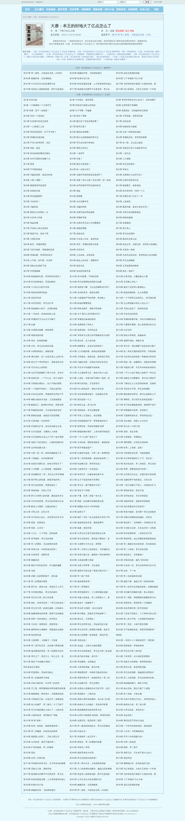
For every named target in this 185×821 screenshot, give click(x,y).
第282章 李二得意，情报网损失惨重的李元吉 (136, 597)
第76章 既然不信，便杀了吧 (35, 234)
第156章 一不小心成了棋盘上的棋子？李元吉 (136, 373)
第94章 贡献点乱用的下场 (34, 266)
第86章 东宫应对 (77, 250)
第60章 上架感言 (123, 201)
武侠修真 (51, 9)
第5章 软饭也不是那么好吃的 (83, 105)
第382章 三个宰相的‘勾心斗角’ (129, 78)
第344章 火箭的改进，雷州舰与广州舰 (40, 715)
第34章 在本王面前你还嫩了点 (36, 159)
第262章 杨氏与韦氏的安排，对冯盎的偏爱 (42, 565)
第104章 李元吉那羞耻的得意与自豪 (86, 282)
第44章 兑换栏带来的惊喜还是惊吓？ (86, 175)
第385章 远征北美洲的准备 (128, 73)
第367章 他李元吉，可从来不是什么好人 (134, 753)
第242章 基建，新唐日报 (80, 528)
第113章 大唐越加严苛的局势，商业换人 (88, 298)
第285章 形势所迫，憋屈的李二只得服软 (134, 603)
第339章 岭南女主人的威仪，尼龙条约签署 (89, 704)
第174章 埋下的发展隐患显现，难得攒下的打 (136, 405)
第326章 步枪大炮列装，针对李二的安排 (41, 683)
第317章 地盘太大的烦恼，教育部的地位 (134, 662)
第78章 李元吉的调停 (125, 234)
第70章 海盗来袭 (30, 223)
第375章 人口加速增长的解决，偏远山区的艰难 (91, 769)
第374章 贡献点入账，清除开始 (37, 769)
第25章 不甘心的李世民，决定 (36, 143)
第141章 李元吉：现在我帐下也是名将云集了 (136, 346)
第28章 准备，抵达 (31, 148)
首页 (27, 9)
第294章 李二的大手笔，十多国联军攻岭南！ (136, 619)
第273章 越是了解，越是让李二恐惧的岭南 (135, 581)
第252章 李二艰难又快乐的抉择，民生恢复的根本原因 (140, 544)
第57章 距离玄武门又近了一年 (129, 196)
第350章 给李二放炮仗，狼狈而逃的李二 (41, 726)
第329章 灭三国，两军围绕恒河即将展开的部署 (44, 688)
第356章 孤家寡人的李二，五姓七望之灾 (41, 737)
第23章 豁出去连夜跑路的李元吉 (84, 137)
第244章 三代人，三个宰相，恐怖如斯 (40, 533)
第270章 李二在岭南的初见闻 (129, 576)
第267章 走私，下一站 (126, 571)
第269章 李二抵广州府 (79, 576)
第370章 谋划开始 (124, 758)
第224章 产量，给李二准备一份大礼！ (87, 496)
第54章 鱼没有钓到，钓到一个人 (130, 191)
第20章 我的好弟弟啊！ (80, 132)
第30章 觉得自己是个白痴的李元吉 (131, 148)
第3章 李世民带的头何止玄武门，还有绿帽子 (136, 100)
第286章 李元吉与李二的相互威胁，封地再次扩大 (45, 608)
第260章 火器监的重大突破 (82, 560)
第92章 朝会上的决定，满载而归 (84, 260)
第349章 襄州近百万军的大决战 (130, 720)
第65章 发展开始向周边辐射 (82, 212)
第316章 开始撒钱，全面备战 (83, 662)
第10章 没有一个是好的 (33, 116)
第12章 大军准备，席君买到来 (129, 116)
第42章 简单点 (122, 169)
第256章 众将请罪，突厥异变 (36, 555)
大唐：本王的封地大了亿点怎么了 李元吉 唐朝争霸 (98, 51)
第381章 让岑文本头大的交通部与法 (39, 84)
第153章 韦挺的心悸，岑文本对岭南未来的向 (136, 367)
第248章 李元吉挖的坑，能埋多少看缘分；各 (90, 539)
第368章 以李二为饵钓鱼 (34, 758)
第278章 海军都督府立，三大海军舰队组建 (89, 592)
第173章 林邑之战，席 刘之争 (83, 405)
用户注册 (158, 2)
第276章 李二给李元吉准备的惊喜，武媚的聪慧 (137, 587)
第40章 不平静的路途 (32, 169)
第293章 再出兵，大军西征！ (83, 619)
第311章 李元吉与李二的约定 (129, 651)
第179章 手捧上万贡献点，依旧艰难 (86, 415)
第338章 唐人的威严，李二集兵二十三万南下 (43, 704)
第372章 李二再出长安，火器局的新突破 (88, 763)
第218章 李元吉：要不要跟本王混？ (86, 485)
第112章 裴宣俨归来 (32, 298)
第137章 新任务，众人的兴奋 (83, 341)
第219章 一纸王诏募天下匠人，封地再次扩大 (136, 485)
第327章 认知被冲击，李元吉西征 (85, 683)
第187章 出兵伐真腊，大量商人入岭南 (40, 432)
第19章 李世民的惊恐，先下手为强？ (39, 132)
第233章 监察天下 (77, 512)
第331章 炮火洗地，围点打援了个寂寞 (133, 688)
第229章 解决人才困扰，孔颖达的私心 (40, 506)
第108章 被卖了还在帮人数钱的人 (131, 287)
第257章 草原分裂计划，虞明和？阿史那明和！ (91, 555)
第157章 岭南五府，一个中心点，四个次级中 (43, 378)
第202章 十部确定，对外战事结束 (38, 458)
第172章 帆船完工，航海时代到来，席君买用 (43, 405)
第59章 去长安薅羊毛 (79, 201)
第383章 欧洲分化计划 (79, 78)
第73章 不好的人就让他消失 (35, 228)
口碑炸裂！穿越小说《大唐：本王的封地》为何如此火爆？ (70, 57)
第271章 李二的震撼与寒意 (35, 581)
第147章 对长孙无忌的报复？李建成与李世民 (136, 357)
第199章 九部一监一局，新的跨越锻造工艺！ (43, 453)
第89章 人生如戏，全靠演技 (82, 255)
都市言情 (62, 9)
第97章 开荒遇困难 (31, 271)
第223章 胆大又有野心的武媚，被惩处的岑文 (43, 496)
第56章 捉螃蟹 (76, 196)
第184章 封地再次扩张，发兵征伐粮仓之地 (42, 426)
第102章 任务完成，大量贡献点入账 (132, 276)
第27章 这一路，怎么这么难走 (129, 143)
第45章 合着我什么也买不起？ (129, 175)
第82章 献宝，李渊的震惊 (34, 244)
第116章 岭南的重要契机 (80, 303)
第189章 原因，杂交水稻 (127, 432)
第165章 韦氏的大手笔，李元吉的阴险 (133, 389)
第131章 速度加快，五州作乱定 (84, 330)
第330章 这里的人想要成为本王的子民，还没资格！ (93, 688)
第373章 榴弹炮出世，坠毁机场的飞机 (133, 763)
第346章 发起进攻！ (125, 715)
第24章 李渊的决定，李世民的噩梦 (131, 137)
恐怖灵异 (121, 9)
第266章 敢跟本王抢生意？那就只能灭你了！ (90, 571)
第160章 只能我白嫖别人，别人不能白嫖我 (42, 383)
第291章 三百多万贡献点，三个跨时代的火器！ (137, 613)
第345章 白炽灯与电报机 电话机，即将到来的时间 (92, 715)
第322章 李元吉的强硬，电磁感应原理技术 (135, 672)
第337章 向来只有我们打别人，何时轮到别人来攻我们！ (141, 699)
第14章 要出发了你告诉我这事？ (84, 121)
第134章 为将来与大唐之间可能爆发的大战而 (90, 335)
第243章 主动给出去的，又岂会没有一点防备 (136, 528)
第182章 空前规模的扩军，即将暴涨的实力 (89, 421)
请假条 (119, 635)
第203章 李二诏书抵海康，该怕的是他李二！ (90, 458)
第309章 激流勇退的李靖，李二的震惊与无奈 (43, 651)
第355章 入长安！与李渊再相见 (130, 731)
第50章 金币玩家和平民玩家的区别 (85, 185)
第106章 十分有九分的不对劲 (36, 287)
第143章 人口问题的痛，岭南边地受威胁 (88, 351)
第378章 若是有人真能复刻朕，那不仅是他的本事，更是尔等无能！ (53, 89)
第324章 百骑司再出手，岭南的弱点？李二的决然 (92, 678)
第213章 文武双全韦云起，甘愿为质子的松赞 (136, 474)
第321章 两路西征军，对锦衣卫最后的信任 (89, 672)
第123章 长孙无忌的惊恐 (127, 314)
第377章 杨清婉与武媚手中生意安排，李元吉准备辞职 (94, 89)
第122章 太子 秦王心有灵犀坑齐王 (85, 314)
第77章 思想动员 (77, 234)
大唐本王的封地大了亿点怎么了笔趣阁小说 (105, 800)
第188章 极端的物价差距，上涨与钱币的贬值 (90, 432)
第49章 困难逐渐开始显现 (34, 185)
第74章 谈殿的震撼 (78, 228)
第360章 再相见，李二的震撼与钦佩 (86, 742)
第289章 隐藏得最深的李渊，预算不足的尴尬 (43, 613)
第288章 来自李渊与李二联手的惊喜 (132, 608)
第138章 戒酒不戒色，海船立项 (130, 341)
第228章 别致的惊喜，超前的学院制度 (133, 501)
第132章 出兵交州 (124, 330)
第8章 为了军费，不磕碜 (80, 110)
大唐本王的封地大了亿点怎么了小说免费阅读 (140, 800)
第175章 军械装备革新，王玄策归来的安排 (42, 410)
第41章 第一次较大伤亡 (80, 169)
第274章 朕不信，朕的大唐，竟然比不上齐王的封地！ (47, 587)
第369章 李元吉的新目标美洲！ (84, 758)
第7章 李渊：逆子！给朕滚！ (36, 110)
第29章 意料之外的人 (79, 148)
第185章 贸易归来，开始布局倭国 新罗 (87, 426)
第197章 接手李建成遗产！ (82, 448)
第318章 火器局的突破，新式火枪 (85, 667)
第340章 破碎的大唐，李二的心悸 (131, 704)
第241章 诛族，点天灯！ (34, 528)
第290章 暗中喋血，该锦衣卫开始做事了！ (89, 613)
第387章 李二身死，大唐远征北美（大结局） (43, 73)
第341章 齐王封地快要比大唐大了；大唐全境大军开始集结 (49, 710)
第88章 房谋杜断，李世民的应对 (37, 255)
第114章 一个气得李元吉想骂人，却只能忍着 (136, 298)
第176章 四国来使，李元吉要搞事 (85, 410)
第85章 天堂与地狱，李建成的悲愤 (38, 250)
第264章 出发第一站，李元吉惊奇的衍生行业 (136, 565)
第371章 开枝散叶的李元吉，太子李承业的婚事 (44, 763)
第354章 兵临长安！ (78, 731)
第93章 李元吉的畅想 (125, 260)
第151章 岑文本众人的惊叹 (35, 367)
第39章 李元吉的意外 (125, 164)
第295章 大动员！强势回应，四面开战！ (41, 624)
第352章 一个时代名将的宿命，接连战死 (134, 726)
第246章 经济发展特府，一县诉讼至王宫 (134, 533)
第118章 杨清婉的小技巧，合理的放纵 (40, 308)
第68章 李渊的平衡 (78, 217)
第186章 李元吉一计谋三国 (128, 426)
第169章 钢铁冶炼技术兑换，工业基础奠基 (42, 399)
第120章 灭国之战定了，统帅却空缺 (132, 308)
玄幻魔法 (39, 9)
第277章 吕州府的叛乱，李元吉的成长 (40, 592)
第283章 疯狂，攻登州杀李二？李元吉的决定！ (44, 603)
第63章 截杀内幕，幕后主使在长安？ (132, 207)
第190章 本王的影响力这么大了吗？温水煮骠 (43, 437)
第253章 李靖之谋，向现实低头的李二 (40, 549)
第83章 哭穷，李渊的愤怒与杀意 (84, 244)
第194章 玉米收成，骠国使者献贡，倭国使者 (90, 442)
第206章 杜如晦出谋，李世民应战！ (86, 464)
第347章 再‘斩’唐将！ (33, 720)
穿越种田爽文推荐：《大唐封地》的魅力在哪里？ (106, 59)
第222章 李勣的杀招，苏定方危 (130, 490)
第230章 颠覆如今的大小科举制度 (85, 506)
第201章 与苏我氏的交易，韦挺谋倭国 (133, 453)
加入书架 (129, 31)
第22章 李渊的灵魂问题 (33, 137)
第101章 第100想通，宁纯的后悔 (84, 276)
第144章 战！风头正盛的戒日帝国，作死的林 (136, 351)
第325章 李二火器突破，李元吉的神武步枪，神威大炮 (140, 678)
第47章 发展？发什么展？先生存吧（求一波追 (90, 180)
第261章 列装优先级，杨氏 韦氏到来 (132, 560)
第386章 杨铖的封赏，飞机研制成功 (86, 73)
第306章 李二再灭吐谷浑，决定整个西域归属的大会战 (47, 646)
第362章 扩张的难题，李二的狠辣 (38, 747)
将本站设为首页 (28, 2)
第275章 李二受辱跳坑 (79, 587)
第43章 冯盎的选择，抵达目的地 (37, 175)
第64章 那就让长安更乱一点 (35, 212)
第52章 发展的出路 (31, 191)
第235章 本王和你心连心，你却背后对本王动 (43, 517)
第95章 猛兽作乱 (77, 266)
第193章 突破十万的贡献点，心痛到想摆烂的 (43, 442)
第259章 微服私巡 (31, 560)
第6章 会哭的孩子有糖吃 (127, 105)
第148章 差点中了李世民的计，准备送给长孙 (43, 362)
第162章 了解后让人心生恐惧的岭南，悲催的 (136, 383)
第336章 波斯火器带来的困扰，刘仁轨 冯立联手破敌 (93, 699)
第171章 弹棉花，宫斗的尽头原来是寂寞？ (135, 399)
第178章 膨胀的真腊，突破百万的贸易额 (41, 415)
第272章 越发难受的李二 (80, 581)
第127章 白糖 (29, 325)
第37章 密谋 (28, 164)
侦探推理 (86, 9)
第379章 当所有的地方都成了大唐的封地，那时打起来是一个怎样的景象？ (149, 84)
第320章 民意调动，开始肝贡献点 (38, 672)
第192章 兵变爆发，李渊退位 (129, 437)
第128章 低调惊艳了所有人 (82, 325)
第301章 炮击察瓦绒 (32, 635)
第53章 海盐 (75, 191)
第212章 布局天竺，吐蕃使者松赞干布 (87, 474)
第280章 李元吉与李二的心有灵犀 (38, 597)
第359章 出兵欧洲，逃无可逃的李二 (39, 742)
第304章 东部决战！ (78, 640)
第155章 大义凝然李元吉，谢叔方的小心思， (90, 373)
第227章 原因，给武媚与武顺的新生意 (87, 501)
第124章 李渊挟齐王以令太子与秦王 (39, 319)
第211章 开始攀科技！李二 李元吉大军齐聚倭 (43, 474)
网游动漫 (97, 9)
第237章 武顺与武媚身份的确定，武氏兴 (134, 517)
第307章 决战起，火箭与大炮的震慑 (86, 646)
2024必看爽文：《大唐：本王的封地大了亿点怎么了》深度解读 (58, 54)
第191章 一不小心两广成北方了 (84, 437)
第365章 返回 (29, 753)
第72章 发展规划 (123, 223)
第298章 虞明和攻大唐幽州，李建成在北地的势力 (45, 630)
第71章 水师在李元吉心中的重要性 (85, 223)
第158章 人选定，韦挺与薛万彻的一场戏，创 (90, 378)
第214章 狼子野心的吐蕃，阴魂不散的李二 (42, 480)
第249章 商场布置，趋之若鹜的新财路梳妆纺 (136, 539)
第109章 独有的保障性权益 (35, 292)
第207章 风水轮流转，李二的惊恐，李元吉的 (136, 464)
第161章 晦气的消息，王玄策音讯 (85, 383)
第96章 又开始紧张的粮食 (127, 266)
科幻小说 (109, 9)
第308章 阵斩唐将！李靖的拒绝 (130, 646)
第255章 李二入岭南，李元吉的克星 (132, 549)
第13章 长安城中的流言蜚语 (35, 121)
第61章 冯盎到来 (30, 207)
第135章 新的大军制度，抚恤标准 (131, 335)
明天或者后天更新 (31, 667)
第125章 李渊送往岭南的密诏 (83, 319)
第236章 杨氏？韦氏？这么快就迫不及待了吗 (90, 517)
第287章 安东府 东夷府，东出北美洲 (86, 608)
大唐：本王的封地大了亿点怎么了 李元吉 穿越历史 (54, 51)
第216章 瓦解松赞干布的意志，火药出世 (134, 480)
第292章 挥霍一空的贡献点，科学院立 (40, 619)
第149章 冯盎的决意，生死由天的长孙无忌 (89, 362)
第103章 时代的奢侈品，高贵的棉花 (39, 282)
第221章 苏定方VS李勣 (80, 490)
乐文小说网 (27, 17)
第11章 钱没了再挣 (78, 116)
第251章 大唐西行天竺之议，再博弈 (86, 544)
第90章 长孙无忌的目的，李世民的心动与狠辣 (136, 255)
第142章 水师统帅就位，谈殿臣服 (38, 351)
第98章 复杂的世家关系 (80, 271)
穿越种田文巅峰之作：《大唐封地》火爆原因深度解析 (108, 54)
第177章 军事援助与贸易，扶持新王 (132, 410)
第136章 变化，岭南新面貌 (35, 341)
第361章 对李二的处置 (126, 742)
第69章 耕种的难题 (124, 217)
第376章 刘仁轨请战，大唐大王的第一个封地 (136, 89)
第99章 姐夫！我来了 (125, 271)
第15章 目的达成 (123, 121)
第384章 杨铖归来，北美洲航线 (37, 78)
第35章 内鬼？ (76, 159)
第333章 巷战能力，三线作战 (83, 694)
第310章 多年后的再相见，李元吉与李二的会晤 (91, 651)
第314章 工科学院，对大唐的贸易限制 (133, 656)
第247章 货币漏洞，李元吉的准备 (38, 539)
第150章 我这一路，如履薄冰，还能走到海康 (136, 362)
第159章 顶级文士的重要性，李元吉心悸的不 (136, 378)
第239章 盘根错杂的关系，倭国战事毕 (87, 522)
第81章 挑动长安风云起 (126, 239)
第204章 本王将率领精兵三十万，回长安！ (135, 458)
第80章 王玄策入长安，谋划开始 (84, 239)
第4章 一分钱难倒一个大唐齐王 (37, 105)
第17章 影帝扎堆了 (78, 127)
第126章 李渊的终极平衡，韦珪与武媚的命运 (136, 319)
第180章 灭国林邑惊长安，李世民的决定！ (135, 415)
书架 (156, 9)
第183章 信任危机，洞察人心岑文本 (132, 421)
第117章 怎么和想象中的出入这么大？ (133, 303)
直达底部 (119, 31)
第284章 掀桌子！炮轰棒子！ (83, 603)
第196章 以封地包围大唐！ (35, 448)
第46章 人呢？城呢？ (32, 180)
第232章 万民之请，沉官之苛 (36, 512)
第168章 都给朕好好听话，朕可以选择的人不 (136, 394)
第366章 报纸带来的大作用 (82, 753)
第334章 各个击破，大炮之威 (129, 694)
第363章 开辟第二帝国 (79, 747)
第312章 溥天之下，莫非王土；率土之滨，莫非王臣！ (47, 656)
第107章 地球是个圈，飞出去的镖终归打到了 (90, 287)
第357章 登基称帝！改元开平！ (84, 737)
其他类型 (132, 9)
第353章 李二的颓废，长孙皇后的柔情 (40, 731)
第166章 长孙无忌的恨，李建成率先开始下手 (43, 394)
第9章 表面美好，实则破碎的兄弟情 (132, 110)
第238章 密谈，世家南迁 (34, 522)
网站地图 (105, 805)
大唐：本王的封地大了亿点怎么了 (46, 17)
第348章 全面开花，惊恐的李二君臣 (86, 720)
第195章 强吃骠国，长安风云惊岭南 (132, 442)
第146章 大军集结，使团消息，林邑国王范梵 (90, 357)
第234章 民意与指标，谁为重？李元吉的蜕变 (136, 512)
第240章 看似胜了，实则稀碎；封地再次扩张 (136, 522)
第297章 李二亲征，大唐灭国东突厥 (132, 624)
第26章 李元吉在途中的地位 (82, 143)
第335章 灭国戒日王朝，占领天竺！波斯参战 (43, 699)
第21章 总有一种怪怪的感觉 (128, 132)
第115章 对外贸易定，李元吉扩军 (38, 303)
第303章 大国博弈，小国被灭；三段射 (40, 640)
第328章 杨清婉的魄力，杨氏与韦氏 (132, 683)
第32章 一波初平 (77, 153)
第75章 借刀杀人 (123, 228)
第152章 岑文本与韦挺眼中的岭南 (85, 367)
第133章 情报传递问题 (33, 335)
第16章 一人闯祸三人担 (33, 127)
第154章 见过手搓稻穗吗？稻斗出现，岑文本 (43, 373)
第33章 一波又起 (123, 153)
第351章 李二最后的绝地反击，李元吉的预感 (90, 726)
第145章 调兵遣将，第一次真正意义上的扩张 (43, 357)
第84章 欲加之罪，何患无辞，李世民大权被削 (136, 244)
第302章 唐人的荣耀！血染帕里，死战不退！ (90, 635)
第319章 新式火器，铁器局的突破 (131, 667)
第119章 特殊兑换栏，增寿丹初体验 (86, 308)
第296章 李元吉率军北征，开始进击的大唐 (89, 624)
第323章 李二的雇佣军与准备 (36, 678)
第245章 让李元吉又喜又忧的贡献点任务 (88, 533)
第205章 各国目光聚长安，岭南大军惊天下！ (43, 464)
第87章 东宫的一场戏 (125, 250)
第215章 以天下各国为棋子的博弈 (85, 480)
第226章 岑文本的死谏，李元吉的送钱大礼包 (43, 501)
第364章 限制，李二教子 (127, 747)
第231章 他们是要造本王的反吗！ (131, 506)
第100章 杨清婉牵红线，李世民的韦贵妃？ (42, 276)
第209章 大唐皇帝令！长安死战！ (85, 469)
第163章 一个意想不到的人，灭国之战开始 (42, 389)
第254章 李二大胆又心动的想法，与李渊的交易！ (92, 549)
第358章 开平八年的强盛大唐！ (130, 737)
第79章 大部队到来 (31, 239)
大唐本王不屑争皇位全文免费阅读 (76, 800)
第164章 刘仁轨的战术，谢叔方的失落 (87, 389)
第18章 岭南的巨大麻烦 (126, 127)
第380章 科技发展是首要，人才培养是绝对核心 (91, 84)
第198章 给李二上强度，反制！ (130, 448)
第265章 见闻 (29, 571)
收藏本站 (39, 2)
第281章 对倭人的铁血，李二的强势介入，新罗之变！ (94, 597)
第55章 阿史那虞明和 (32, 196)
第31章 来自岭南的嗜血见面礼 (36, 153)
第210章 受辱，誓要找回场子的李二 (132, 469)
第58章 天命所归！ (31, 201)
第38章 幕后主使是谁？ (80, 164)
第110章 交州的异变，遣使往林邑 (85, 292)
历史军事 (74, 9)
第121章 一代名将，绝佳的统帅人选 (39, 314)
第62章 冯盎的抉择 (78, 207)
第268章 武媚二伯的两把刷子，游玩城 (40, 576)
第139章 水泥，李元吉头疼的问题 (38, 346)
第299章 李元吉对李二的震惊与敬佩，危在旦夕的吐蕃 (94, 630)
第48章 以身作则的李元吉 (127, 180)
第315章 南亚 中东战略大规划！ (37, 662)
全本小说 (144, 9)
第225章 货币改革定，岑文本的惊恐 (132, 496)
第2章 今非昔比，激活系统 (82, 100)
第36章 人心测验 (123, 159)
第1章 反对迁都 (30, 100)
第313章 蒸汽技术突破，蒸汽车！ (85, 656)
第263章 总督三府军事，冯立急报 (85, 565)
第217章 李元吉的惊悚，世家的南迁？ (40, 485)
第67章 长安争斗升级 (32, 217)
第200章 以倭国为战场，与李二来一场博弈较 (90, 453)
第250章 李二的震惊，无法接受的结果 (40, 544)
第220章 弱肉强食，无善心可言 (37, 490)
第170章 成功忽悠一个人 (80, 399)
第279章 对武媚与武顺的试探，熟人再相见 (135, 592)
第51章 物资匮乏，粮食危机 (128, 185)
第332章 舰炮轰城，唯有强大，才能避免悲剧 (43, 694)
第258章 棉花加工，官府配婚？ (130, 555)
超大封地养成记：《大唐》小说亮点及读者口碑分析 (118, 57)
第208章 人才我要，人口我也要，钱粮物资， (43, 469)
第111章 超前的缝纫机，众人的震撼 (132, 292)
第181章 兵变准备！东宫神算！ (37, 421)
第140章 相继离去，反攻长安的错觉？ (87, 346)
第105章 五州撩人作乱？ (127, 282)
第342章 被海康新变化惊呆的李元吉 (86, 710)
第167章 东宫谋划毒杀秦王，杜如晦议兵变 (89, 394)
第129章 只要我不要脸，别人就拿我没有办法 (136, 325)
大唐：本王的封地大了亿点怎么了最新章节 (64, 811)
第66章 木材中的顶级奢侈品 (128, 212)
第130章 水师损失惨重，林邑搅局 (38, 330)
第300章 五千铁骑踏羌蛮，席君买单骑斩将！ (136, 630)
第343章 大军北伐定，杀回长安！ (131, 710)
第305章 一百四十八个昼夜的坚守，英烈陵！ (136, 640)
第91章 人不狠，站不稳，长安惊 (37, 260)
